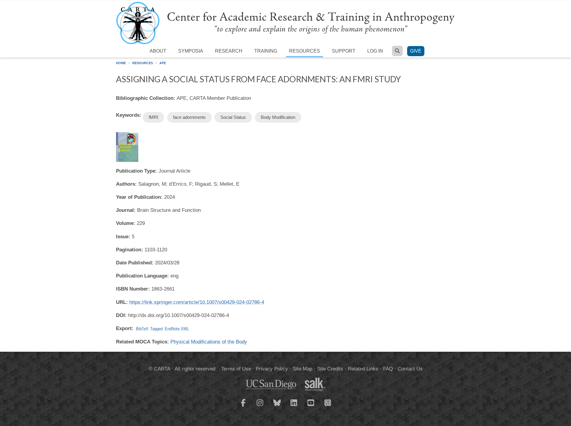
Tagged (156, 328)
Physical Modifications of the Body (208, 342)
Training (265, 50)
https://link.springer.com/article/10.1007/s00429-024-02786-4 (196, 302)
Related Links (363, 369)
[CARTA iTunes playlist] (328, 402)
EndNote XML (177, 328)
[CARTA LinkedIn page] (294, 406)
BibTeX (142, 328)
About (158, 50)
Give (415, 50)
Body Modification (278, 117)
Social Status (233, 117)
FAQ (388, 369)
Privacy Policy (272, 369)
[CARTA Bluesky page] (277, 406)
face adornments (189, 117)
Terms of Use (236, 369)
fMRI (153, 117)
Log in (375, 50)
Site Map (302, 369)
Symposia (190, 50)
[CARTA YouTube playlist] (311, 406)
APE (162, 63)
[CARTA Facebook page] (243, 406)
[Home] (285, 23)
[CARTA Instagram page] (260, 406)
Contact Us (410, 369)
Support (343, 50)
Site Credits (330, 369)
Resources (304, 50)
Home (121, 63)
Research (228, 50)
